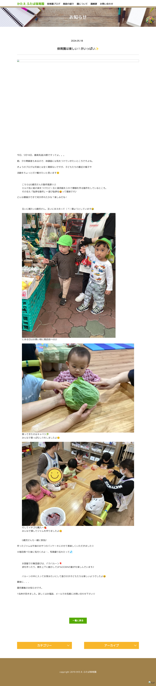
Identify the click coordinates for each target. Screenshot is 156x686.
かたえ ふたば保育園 (30, 4)
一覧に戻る (78, 620)
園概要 (94, 3)
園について (82, 3)
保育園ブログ (53, 3)
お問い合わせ (106, 3)
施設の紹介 (68, 3)
